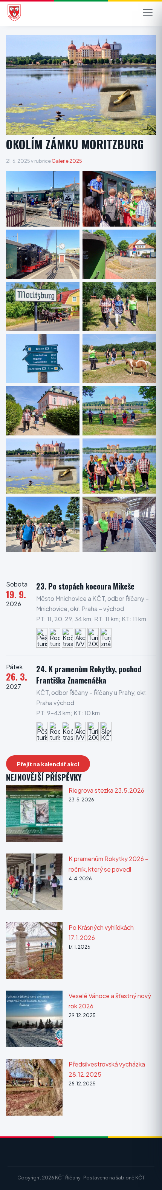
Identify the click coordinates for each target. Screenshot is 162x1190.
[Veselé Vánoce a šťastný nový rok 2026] (34, 1020)
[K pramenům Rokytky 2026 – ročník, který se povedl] (34, 883)
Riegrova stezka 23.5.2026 (106, 790)
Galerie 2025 (67, 161)
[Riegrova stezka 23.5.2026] (34, 814)
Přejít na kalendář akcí (48, 763)
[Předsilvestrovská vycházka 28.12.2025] (34, 1088)
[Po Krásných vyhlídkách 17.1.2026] (34, 952)
